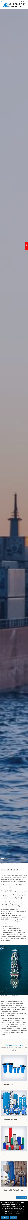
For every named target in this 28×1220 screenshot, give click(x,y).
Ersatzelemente (9, 1155)
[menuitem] (21, 1)
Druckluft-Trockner (10, 1119)
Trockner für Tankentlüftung (13, 1190)
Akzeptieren (5, 1217)
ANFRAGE (26, 246)
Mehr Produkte (21, 1197)
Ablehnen (13, 1217)
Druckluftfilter (8, 1084)
